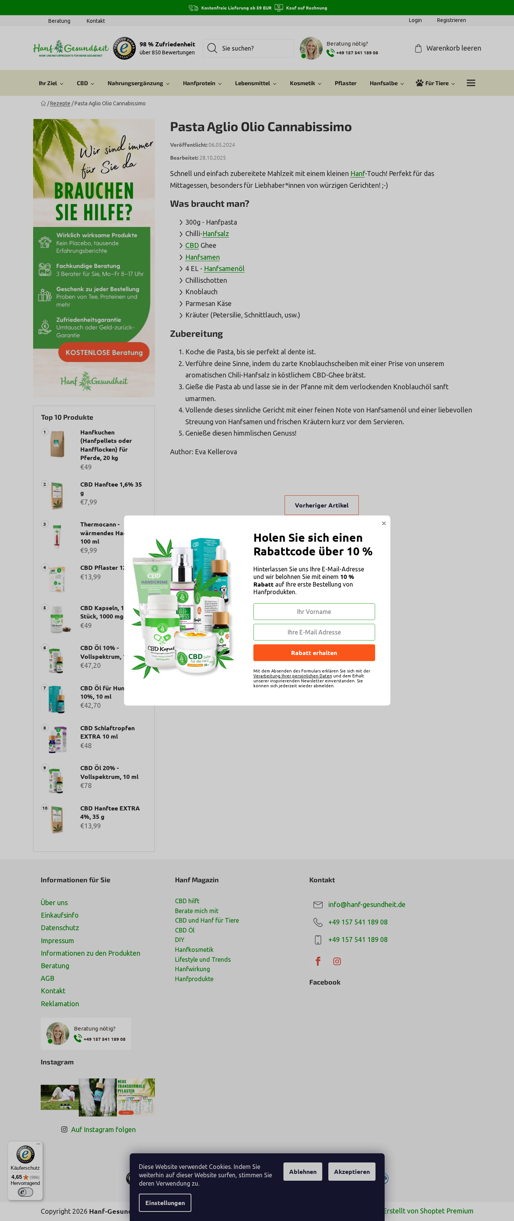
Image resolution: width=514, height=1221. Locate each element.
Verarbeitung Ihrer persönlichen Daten (292, 676)
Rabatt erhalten (314, 652)
